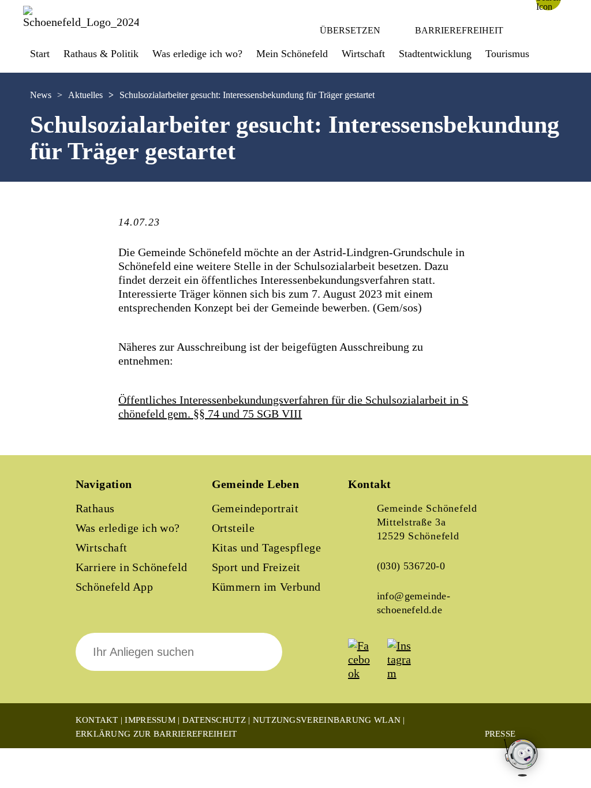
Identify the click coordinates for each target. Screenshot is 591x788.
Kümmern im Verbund (266, 586)
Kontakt (97, 720)
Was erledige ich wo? (197, 53)
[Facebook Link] (366, 673)
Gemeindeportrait (255, 508)
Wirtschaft (102, 547)
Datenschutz (214, 720)
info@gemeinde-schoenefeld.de (414, 603)
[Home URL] (81, 22)
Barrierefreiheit (459, 30)
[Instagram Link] (405, 673)
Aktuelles (85, 95)
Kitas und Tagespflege (266, 547)
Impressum (150, 720)
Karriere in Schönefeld (132, 567)
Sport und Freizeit (256, 567)
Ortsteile (233, 527)
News (40, 95)
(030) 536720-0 (411, 566)
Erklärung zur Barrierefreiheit (156, 733)
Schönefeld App (115, 586)
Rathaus (95, 508)
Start (40, 53)
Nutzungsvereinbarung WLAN (327, 720)
